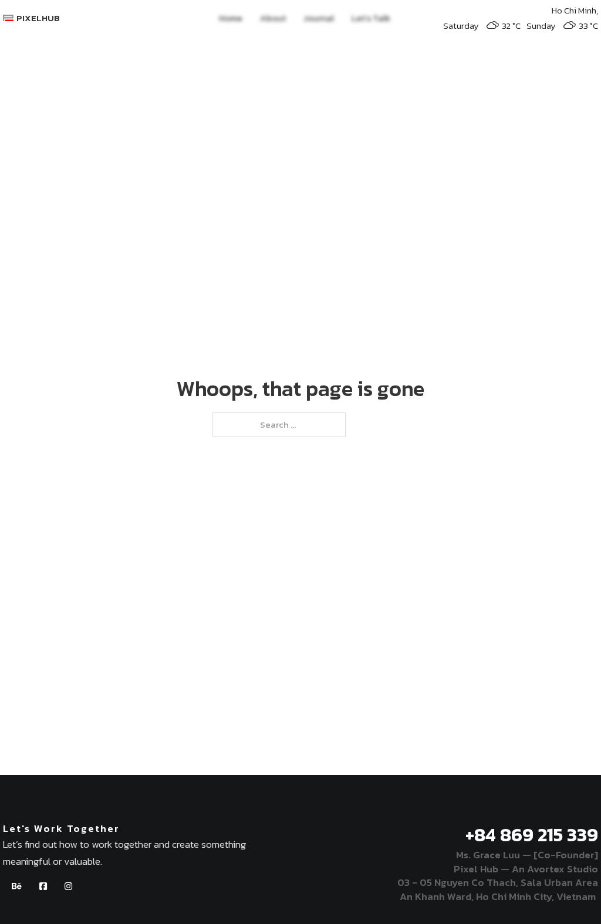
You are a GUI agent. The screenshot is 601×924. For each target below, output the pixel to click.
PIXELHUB (38, 18)
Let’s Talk (371, 18)
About (273, 18)
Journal (318, 18)
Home (230, 18)
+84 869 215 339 (531, 835)
